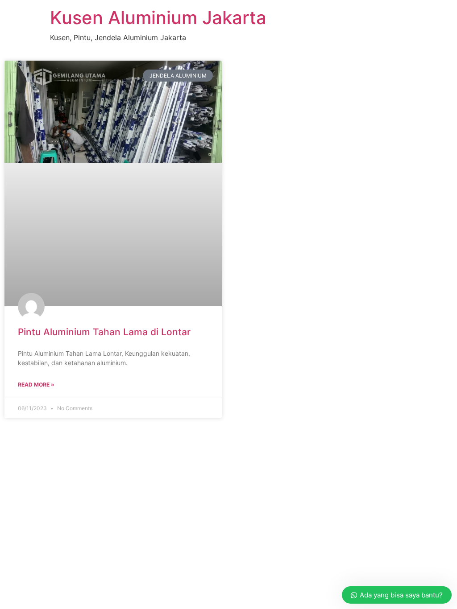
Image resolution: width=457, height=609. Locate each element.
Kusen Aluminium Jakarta (158, 18)
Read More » (36, 384)
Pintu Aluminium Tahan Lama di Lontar (104, 331)
